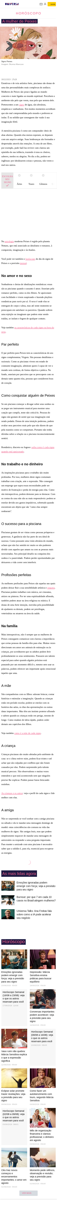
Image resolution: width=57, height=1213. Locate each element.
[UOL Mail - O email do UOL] (41, 4)
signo (21, 104)
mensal (23, 263)
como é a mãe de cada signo (27, 733)
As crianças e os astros (12, 793)
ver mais (26, 1193)
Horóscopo (28, 13)
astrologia (9, 241)
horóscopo (30, 259)
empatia (51, 587)
